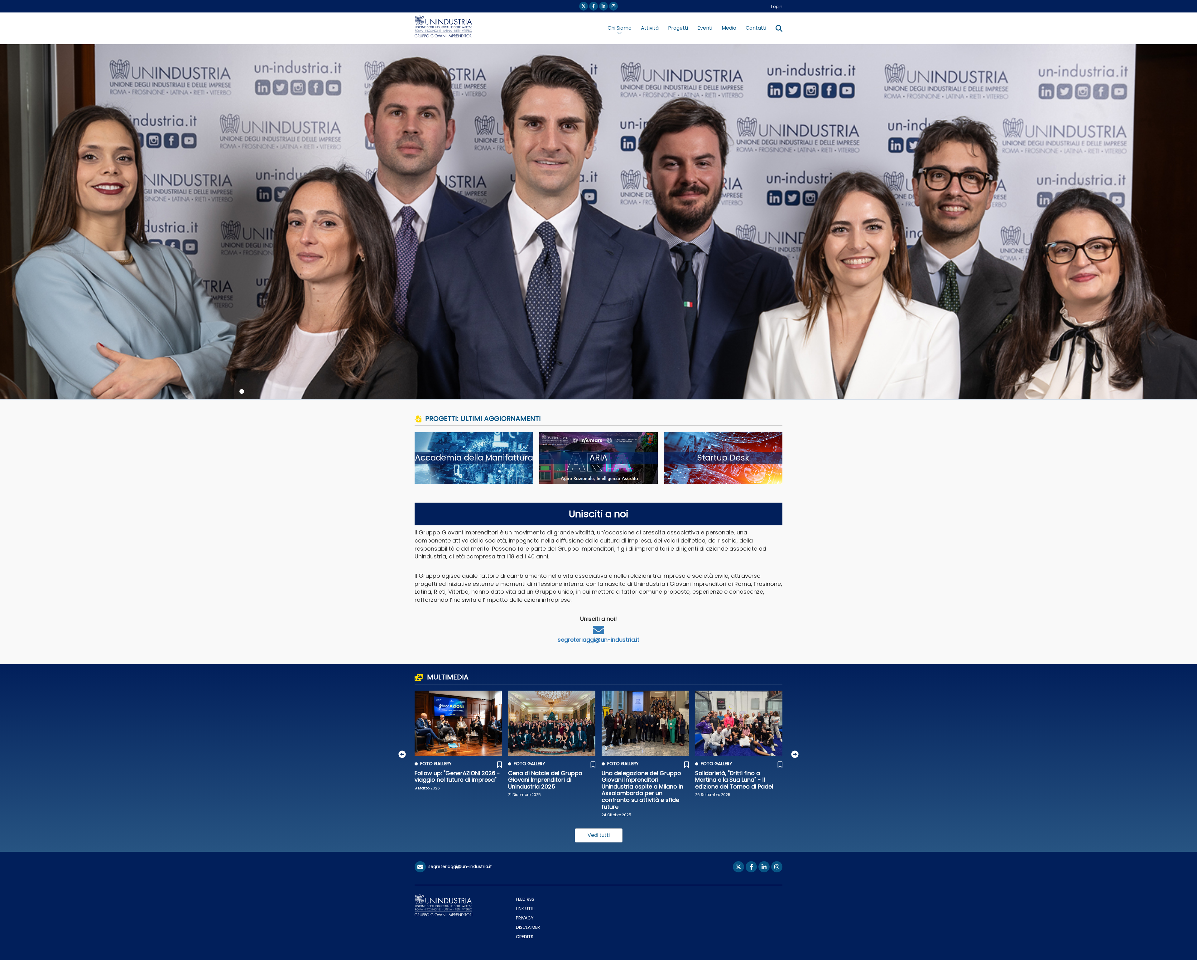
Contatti (756, 27)
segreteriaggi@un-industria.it (598, 640)
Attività (650, 27)
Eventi (704, 27)
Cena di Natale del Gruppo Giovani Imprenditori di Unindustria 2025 (545, 779)
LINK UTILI (525, 908)
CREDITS (524, 936)
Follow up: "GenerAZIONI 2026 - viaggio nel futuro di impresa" (457, 776)
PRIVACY (525, 918)
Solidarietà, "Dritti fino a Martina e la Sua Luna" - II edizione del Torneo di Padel (734, 779)
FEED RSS (525, 899)
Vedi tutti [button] (599, 835)
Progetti (678, 27)
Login (776, 6)
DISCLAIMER (528, 927)
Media (729, 27)
